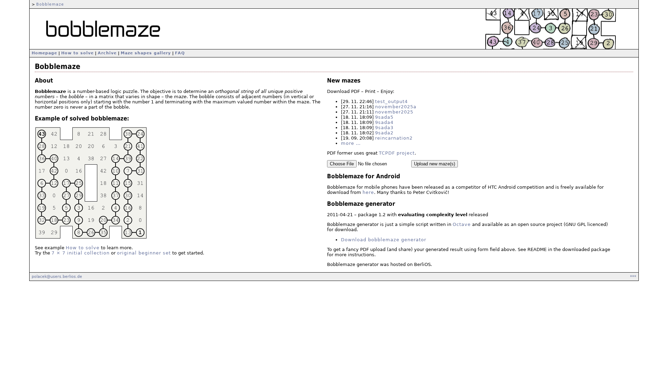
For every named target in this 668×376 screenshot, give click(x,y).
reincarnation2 (394, 138)
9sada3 (384, 127)
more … (351, 143)
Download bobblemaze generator (383, 239)
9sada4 (384, 122)
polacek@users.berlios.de (57, 276)
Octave (462, 224)
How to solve (77, 53)
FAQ (180, 53)
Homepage (44, 53)
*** (633, 276)
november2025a (395, 106)
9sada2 (384, 132)
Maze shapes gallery (146, 53)
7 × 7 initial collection (80, 253)
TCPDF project (397, 153)
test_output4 (391, 101)
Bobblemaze (50, 4)
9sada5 (384, 117)
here (368, 192)
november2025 (394, 112)
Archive (107, 53)
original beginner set (144, 253)
